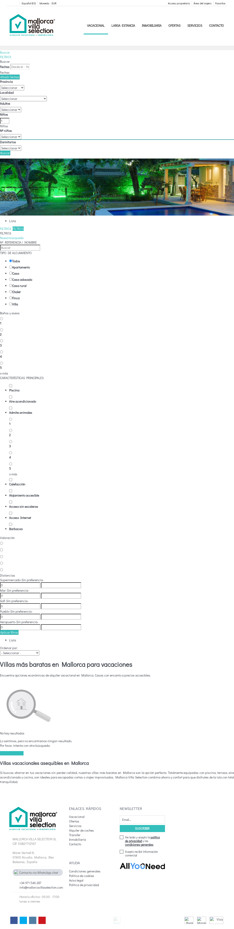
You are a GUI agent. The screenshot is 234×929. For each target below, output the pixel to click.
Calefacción (17, 484)
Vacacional (96, 25)
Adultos (5, 103)
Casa (15, 273)
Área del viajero (202, 3)
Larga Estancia (123, 25)
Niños (4, 114)
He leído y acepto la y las (142, 840)
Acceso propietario (179, 3)
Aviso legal (76, 880)
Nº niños (6, 130)
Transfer (74, 835)
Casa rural (19, 286)
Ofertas (174, 25)
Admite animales (20, 412)
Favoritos (220, 3)
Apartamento (21, 267)
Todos (16, 261)
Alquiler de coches (81, 830)
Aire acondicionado (22, 401)
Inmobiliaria (152, 25)
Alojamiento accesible (24, 495)
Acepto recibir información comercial (141, 853)
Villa (15, 304)
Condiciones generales (85, 871)
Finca (16, 298)
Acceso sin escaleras (23, 506)
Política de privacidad (84, 885)
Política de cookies (81, 876)
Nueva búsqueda (12, 238)
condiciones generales (139, 844)
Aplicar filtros (9, 632)
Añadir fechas (9, 77)
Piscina (14, 390)
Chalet (16, 292)
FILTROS (5, 57)
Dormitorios (8, 142)
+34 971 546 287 (30, 883)
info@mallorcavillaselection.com (41, 887)
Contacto (216, 25)
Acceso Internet (20, 517)
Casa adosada (22, 279)
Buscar (5, 52)
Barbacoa (16, 529)
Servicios (194, 25)
